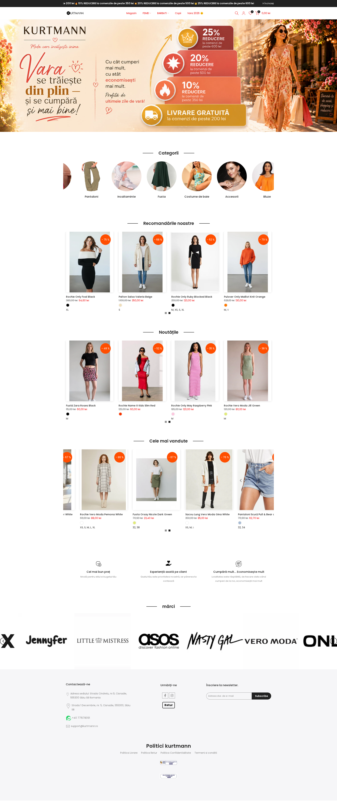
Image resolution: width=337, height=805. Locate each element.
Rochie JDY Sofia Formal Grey (116, 405)
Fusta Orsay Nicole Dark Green (199, 514)
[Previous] (3, 641)
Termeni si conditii (205, 753)
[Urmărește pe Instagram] (172, 695)
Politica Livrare (129, 753)
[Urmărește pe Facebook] (165, 695)
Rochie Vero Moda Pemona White (148, 514)
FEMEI (146, 13)
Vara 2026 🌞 (195, 13)
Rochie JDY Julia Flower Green (64, 405)
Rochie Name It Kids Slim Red (221, 405)
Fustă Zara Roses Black (165, 405)
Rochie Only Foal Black (149, 297)
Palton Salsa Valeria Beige (205, 297)
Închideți (269, 3)
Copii (178, 13)
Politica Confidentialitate (176, 753)
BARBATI (162, 13)
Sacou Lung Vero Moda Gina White (254, 514)
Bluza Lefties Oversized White (101, 297)
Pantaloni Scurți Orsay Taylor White (96, 514)
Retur (168, 705)
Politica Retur (149, 753)
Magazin (131, 13)
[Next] (333, 641)
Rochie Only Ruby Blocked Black (261, 297)
